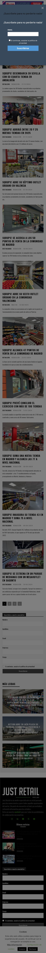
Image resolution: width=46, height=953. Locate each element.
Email (10, 30)
